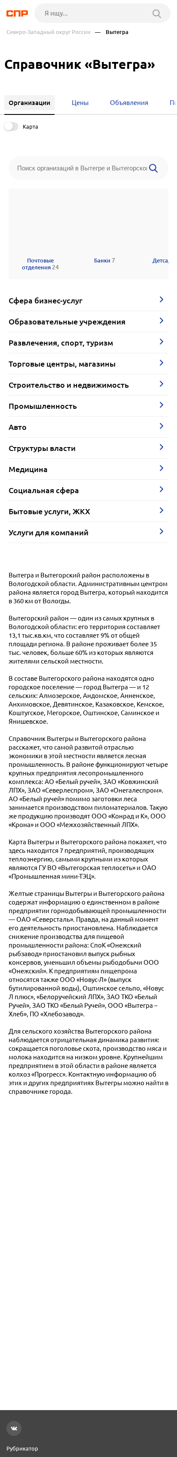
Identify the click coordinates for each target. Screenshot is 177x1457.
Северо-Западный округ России (48, 32)
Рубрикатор (22, 1448)
